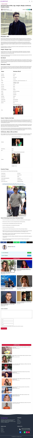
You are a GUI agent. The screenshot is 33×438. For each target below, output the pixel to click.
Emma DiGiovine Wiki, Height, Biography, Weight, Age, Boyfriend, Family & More (24, 288)
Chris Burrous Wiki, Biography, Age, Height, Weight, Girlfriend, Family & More (13, 183)
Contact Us (2, 429)
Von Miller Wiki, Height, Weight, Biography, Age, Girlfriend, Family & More (21, 402)
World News (18, 420)
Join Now (29, 252)
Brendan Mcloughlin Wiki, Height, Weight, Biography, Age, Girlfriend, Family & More (7, 288)
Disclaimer (2, 430)
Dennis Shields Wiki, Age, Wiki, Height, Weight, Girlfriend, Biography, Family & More (14, 184)
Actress (18, 419)
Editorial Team (6, 9)
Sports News (18, 423)
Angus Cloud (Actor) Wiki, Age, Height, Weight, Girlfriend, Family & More (8, 304)
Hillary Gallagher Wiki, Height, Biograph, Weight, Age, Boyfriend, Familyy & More (8, 272)
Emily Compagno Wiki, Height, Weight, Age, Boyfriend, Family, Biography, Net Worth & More (24, 269)
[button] (29, 1)
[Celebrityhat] (4, 1)
